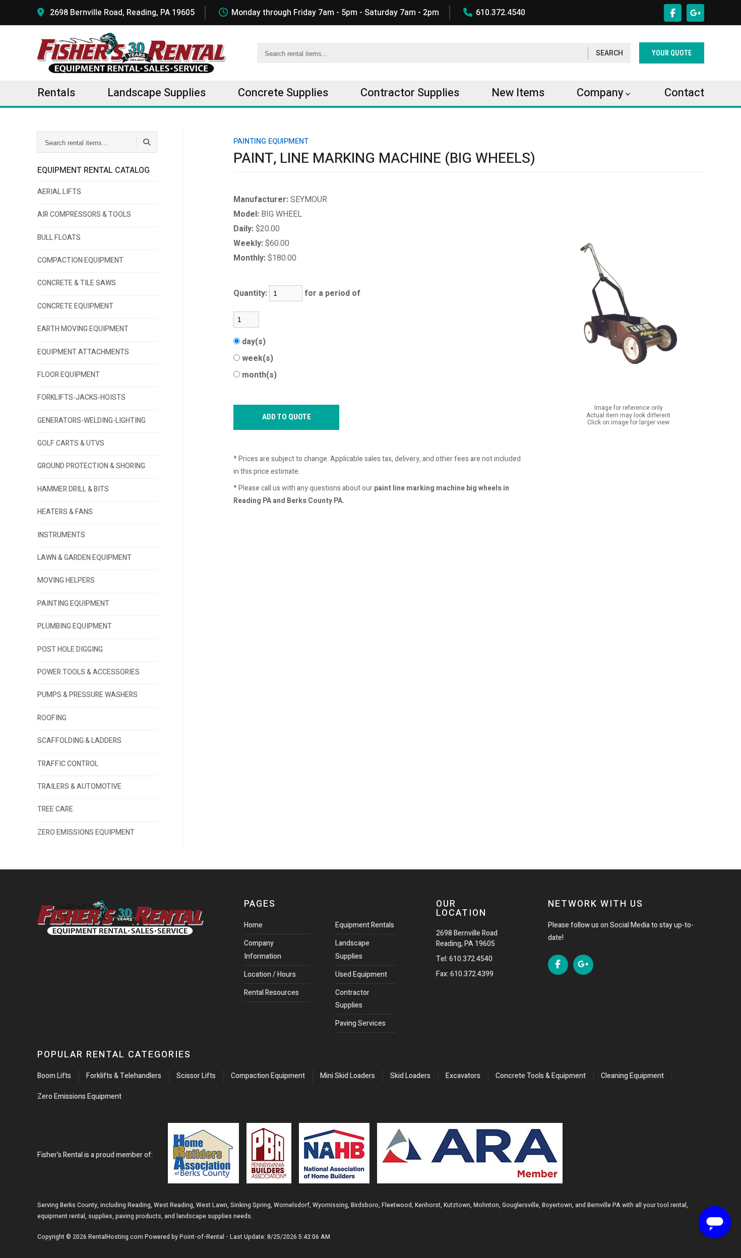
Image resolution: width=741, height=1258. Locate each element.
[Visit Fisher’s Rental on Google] (695, 13)
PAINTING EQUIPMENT (73, 603)
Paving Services (360, 1023)
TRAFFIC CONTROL (67, 764)
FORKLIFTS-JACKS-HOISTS (81, 397)
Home (253, 925)
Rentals (56, 93)
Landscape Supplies (352, 949)
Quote (672, 53)
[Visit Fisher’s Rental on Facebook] (673, 13)
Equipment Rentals (364, 925)
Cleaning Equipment (632, 1076)
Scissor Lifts (196, 1076)
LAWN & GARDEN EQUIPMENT (84, 557)
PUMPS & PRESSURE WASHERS (87, 694)
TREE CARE (55, 809)
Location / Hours (270, 974)
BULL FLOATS (59, 237)
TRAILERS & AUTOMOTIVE (79, 786)
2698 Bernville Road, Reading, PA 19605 (122, 13)
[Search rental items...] (147, 142)
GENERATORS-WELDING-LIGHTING (91, 420)
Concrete (283, 93)
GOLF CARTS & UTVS (70, 443)
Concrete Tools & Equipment (541, 1076)
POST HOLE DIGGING (70, 649)
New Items (517, 93)
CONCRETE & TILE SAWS (76, 283)
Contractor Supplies (352, 999)
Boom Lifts (54, 1076)
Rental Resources (271, 992)
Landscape (156, 93)
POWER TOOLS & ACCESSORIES (88, 672)
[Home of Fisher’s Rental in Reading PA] (132, 53)
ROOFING (52, 718)
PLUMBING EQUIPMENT (74, 626)
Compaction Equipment (268, 1076)
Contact (684, 93)
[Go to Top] (19, 1240)
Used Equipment (361, 974)
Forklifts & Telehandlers (123, 1076)
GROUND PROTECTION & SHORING (91, 466)
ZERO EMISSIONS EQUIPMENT (86, 832)
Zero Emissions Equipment (79, 1096)
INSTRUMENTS (61, 535)
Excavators (463, 1076)
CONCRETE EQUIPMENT (75, 306)
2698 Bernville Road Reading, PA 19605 (467, 938)
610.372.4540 (500, 13)
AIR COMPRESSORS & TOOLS (84, 214)
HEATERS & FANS (65, 512)
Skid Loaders (410, 1076)
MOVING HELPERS (66, 580)
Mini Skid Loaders (347, 1076)
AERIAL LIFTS (59, 191)
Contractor (409, 93)
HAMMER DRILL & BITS (73, 489)
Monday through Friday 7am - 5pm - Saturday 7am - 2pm (335, 13)
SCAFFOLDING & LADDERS (79, 740)
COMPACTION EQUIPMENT (80, 260)
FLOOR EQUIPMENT (68, 374)
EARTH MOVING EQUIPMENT (83, 329)
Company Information (262, 949)
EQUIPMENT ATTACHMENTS (83, 352)
